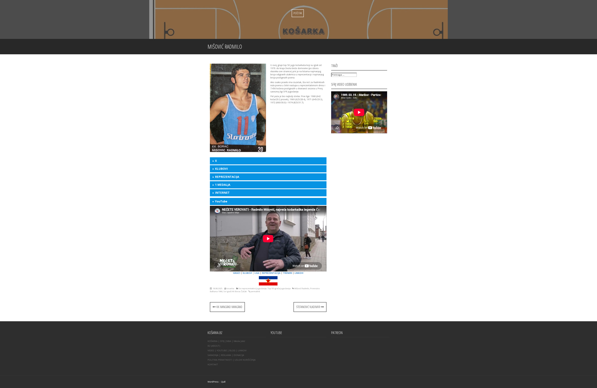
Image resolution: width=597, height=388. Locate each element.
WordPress (213, 381)
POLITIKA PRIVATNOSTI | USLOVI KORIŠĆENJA (232, 359)
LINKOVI (242, 350)
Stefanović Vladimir (308, 307)
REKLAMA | (227, 355)
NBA (228, 341)
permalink (255, 291)
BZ (209, 345)
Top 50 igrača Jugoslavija (279, 288)
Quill (223, 381)
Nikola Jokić (239, 341)
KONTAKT (213, 364)
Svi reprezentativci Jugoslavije (252, 288)
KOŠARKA (213, 341)
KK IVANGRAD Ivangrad (229, 307)
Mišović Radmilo (301, 288)
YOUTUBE (222, 350)
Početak (298, 13)
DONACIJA (239, 355)
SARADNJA (213, 355)
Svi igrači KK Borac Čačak (235, 291)
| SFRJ (221, 341)
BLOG (232, 350)
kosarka (230, 288)
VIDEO (211, 350)
